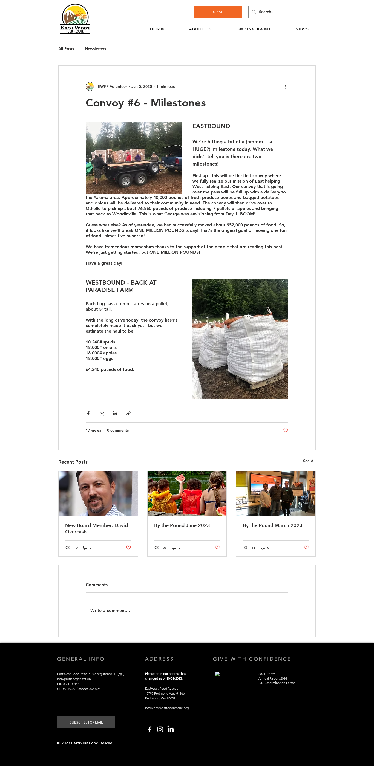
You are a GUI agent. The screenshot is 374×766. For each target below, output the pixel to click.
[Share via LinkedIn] (115, 413)
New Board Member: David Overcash (96, 528)
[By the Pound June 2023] (187, 493)
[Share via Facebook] (88, 413)
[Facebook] (150, 729)
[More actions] (285, 86)
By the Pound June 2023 (182, 525)
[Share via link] (128, 413)
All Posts (66, 48)
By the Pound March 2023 (273, 525)
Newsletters (95, 48)
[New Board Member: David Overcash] (98, 493)
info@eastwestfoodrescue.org (167, 708)
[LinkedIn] (170, 729)
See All (309, 460)
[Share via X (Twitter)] (101, 413)
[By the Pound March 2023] (275, 493)
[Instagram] (160, 729)
